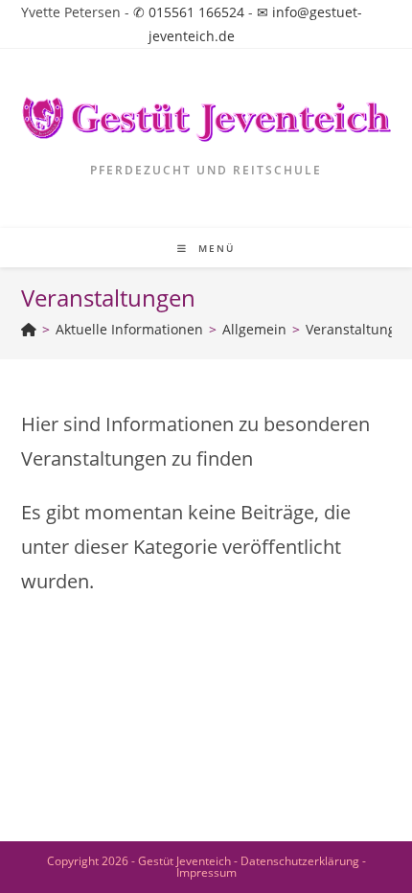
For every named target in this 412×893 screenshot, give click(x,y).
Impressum (206, 872)
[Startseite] (28, 329)
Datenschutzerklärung (299, 861)
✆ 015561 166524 (188, 12)
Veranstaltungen (359, 329)
